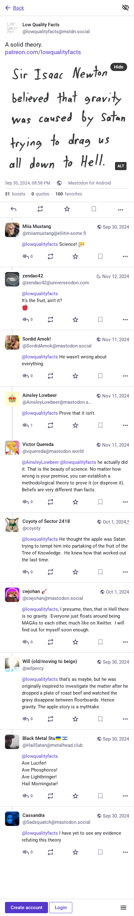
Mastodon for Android (89, 182)
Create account (26, 907)
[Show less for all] (125, 7)
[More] (120, 210)
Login (61, 907)
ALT (120, 166)
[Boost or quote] (40, 209)
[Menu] (123, 907)
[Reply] (13, 209)
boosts (15, 193)
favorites (68, 193)
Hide (118, 66)
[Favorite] (67, 209)
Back (18, 8)
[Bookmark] (94, 209)
